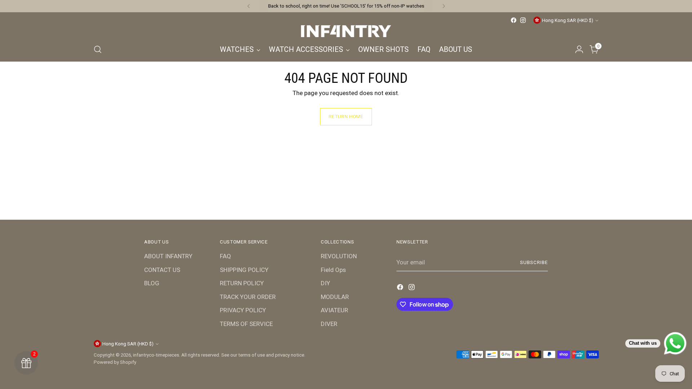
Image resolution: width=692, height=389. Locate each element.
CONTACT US (162, 269)
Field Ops (333, 269)
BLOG (151, 283)
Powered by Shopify (115, 362)
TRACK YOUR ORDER (248, 296)
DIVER (329, 323)
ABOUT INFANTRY (168, 256)
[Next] (444, 6)
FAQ (225, 256)
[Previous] (249, 6)
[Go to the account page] (579, 49)
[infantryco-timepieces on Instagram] (523, 20)
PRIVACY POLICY (243, 310)
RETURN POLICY (242, 283)
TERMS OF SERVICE (246, 323)
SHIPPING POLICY (244, 269)
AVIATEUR (334, 310)
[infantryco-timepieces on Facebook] (513, 20)
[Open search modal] (97, 49)
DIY (325, 283)
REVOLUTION (339, 256)
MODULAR (335, 296)
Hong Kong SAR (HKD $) (567, 20)
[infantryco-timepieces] (346, 31)
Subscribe (534, 262)
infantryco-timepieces (156, 355)
